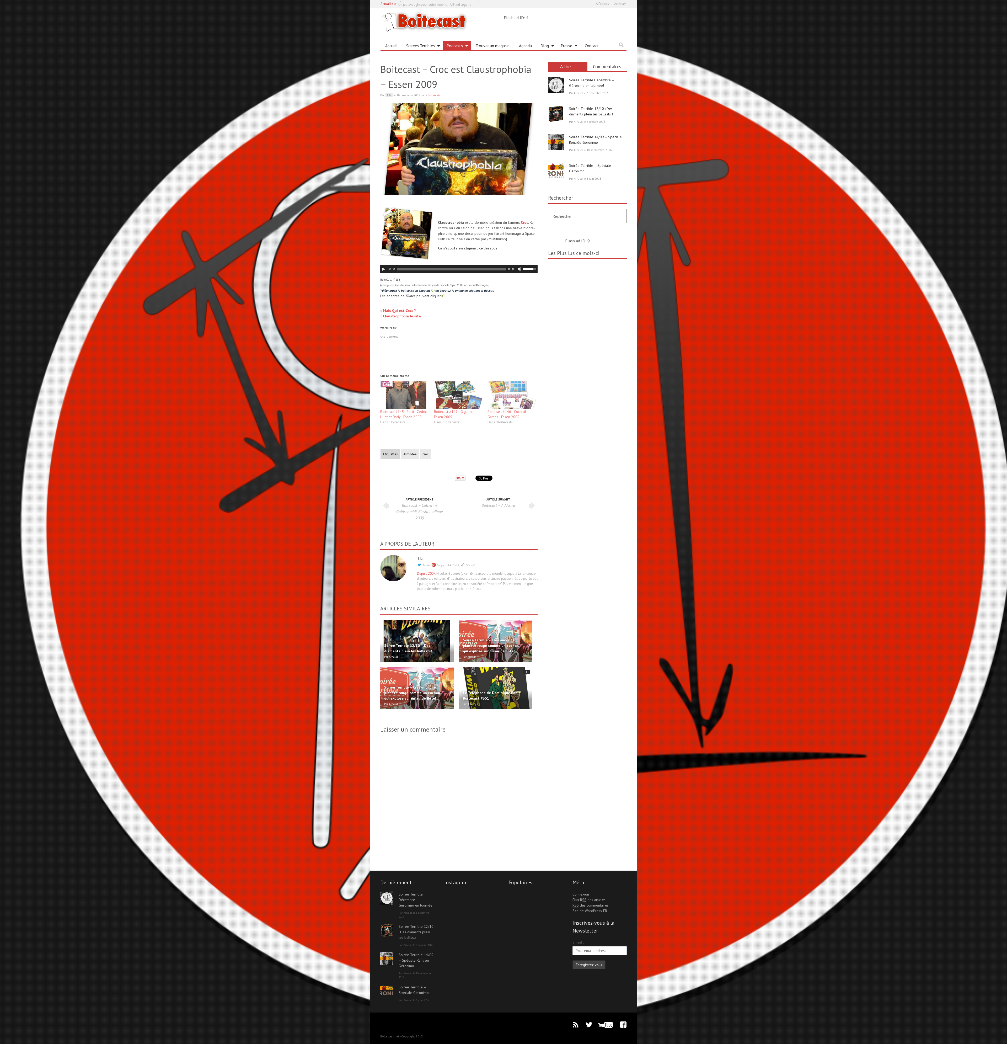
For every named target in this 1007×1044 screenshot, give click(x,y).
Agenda (525, 45)
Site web (470, 565)
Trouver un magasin (492, 45)
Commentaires (607, 66)
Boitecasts (434, 95)
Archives (620, 4)
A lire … (568, 66)
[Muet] (519, 269)
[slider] (530, 268)
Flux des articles (589, 899)
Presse (564, 46)
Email (456, 565)
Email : (578, 942)
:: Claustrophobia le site (400, 316)
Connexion (580, 894)
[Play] (384, 269)
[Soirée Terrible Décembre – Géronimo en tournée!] (556, 85)
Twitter (426, 565)
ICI (433, 290)
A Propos (602, 4)
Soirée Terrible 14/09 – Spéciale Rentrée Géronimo (416, 960)
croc (425, 454)
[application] (459, 269)
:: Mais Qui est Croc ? (398, 310)
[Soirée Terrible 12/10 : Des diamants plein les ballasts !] (556, 114)
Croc (524, 222)
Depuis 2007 (426, 573)
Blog (543, 46)
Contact (592, 45)
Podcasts (453, 46)
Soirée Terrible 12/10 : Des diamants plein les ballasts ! (416, 932)
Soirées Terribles (418, 46)
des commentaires (590, 905)
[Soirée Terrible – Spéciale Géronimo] (556, 171)
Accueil (391, 45)
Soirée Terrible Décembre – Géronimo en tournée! (416, 900)
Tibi (420, 558)
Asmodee (410, 454)
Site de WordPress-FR (589, 910)
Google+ (441, 565)
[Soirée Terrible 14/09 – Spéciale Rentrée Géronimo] (556, 142)
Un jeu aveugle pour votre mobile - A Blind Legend (434, 4)
